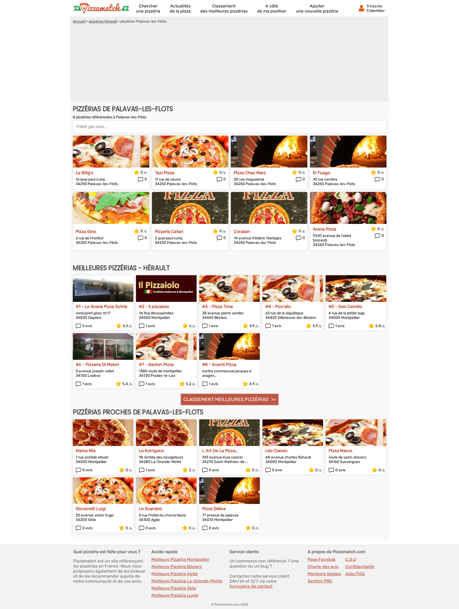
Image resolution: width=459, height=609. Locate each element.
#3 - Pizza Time (217, 306)
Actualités (180, 8)
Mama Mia (86, 450)
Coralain (242, 231)
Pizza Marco (340, 450)
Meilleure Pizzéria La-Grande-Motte (186, 580)
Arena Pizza (324, 229)
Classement (224, 8)
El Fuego (321, 172)
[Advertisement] (229, 63)
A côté (271, 8)
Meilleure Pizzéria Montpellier (180, 559)
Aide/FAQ (355, 573)
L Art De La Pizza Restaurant (218, 450)
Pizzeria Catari (169, 231)
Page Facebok (321, 559)
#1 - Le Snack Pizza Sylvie (101, 306)
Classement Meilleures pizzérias (226, 399)
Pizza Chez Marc (250, 172)
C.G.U (350, 559)
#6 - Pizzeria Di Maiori (97, 364)
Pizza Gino (86, 231)
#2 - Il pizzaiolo (154, 306)
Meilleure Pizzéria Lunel (174, 595)
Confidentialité (360, 566)
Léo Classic (276, 450)
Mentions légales (324, 573)
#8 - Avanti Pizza (219, 364)
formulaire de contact (251, 586)
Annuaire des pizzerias (101, 8)
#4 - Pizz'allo (278, 306)
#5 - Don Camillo (345, 306)
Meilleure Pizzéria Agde (174, 573)
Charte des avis (323, 566)
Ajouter (317, 8)
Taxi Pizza (164, 172)
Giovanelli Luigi (91, 508)
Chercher (148, 8)
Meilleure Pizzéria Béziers (176, 566)
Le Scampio (150, 508)
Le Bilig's (84, 172)
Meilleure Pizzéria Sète (173, 588)
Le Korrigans (151, 450)
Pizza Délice (214, 508)
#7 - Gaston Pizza (156, 364)
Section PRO (320, 580)
